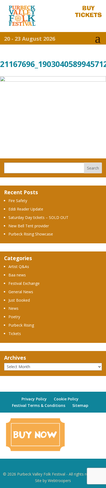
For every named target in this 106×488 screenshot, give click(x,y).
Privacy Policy (34, 398)
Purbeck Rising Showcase (30, 234)
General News (20, 291)
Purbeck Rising (21, 325)
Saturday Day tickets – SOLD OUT (38, 217)
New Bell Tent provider (28, 225)
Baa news (17, 275)
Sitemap (80, 405)
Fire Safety (17, 200)
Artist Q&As (18, 266)
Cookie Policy (66, 398)
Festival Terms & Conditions (38, 405)
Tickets (14, 333)
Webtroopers (59, 480)
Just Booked (19, 300)
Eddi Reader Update (25, 209)
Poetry (14, 316)
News (13, 308)
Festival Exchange (24, 283)
